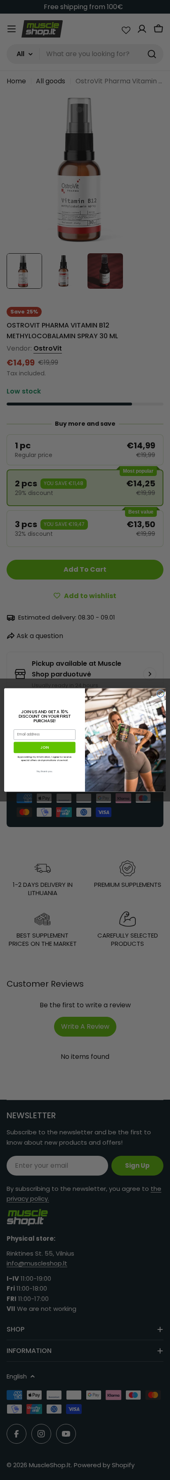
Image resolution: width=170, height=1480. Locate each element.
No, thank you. (45, 771)
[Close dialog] (160, 693)
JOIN (44, 747)
